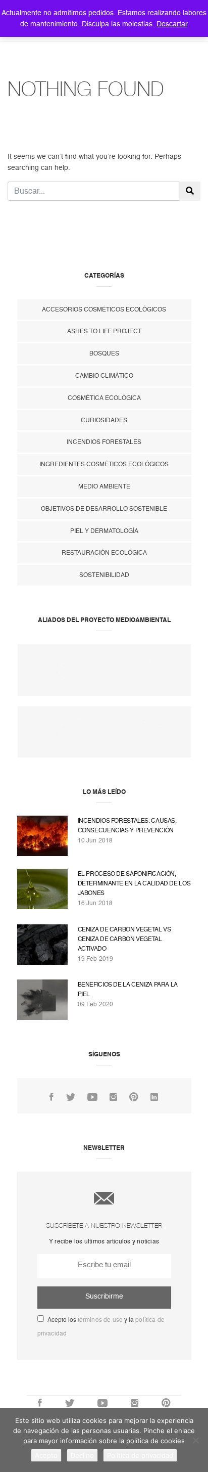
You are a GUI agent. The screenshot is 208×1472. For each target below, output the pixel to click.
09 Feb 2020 (96, 1004)
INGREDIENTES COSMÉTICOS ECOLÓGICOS (104, 464)
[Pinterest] (133, 1097)
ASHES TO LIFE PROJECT (104, 331)
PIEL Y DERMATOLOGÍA (104, 530)
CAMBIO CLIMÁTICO (104, 375)
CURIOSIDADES (104, 420)
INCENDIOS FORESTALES (104, 441)
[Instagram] (113, 1097)
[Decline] (195, 1440)
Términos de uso (100, 1319)
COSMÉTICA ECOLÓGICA (104, 398)
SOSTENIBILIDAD (104, 574)
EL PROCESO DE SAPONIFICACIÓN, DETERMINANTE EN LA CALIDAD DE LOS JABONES (134, 883)
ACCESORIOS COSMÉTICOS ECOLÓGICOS (104, 309)
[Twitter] (70, 1097)
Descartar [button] (172, 24)
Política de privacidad (140, 1455)
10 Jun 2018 (95, 840)
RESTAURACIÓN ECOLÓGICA (104, 552)
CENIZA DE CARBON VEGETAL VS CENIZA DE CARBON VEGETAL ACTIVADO (124, 939)
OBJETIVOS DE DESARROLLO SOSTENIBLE (104, 508)
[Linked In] (154, 1097)
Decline (82, 1455)
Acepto (46, 1455)
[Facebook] (51, 1097)
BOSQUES (104, 353)
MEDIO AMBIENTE (104, 486)
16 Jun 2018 (95, 903)
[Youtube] (92, 1097)
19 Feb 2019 (96, 958)
